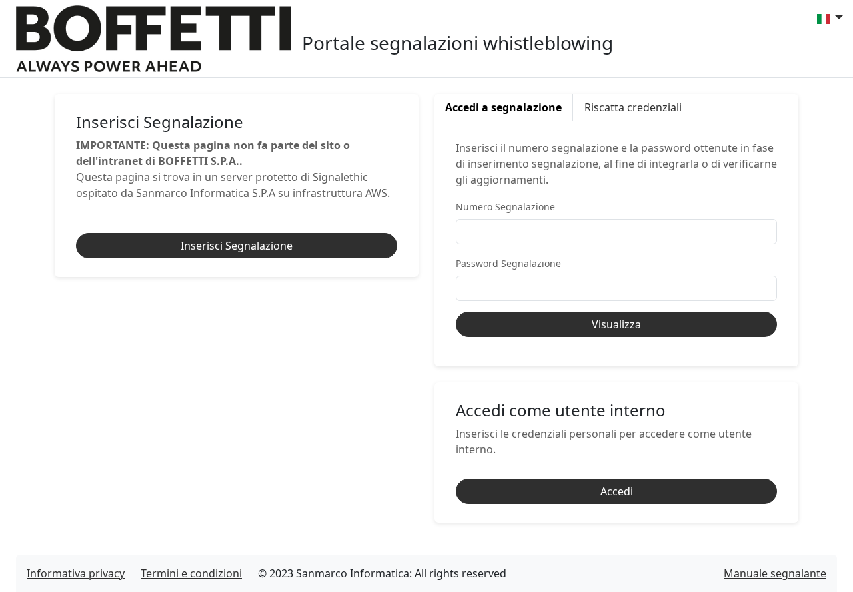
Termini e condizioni (191, 573)
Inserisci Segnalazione (237, 245)
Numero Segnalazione (505, 206)
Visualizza (616, 324)
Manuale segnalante (775, 573)
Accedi (616, 491)
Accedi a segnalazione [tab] (503, 107)
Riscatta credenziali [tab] (633, 107)
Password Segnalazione (508, 263)
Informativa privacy (76, 573)
